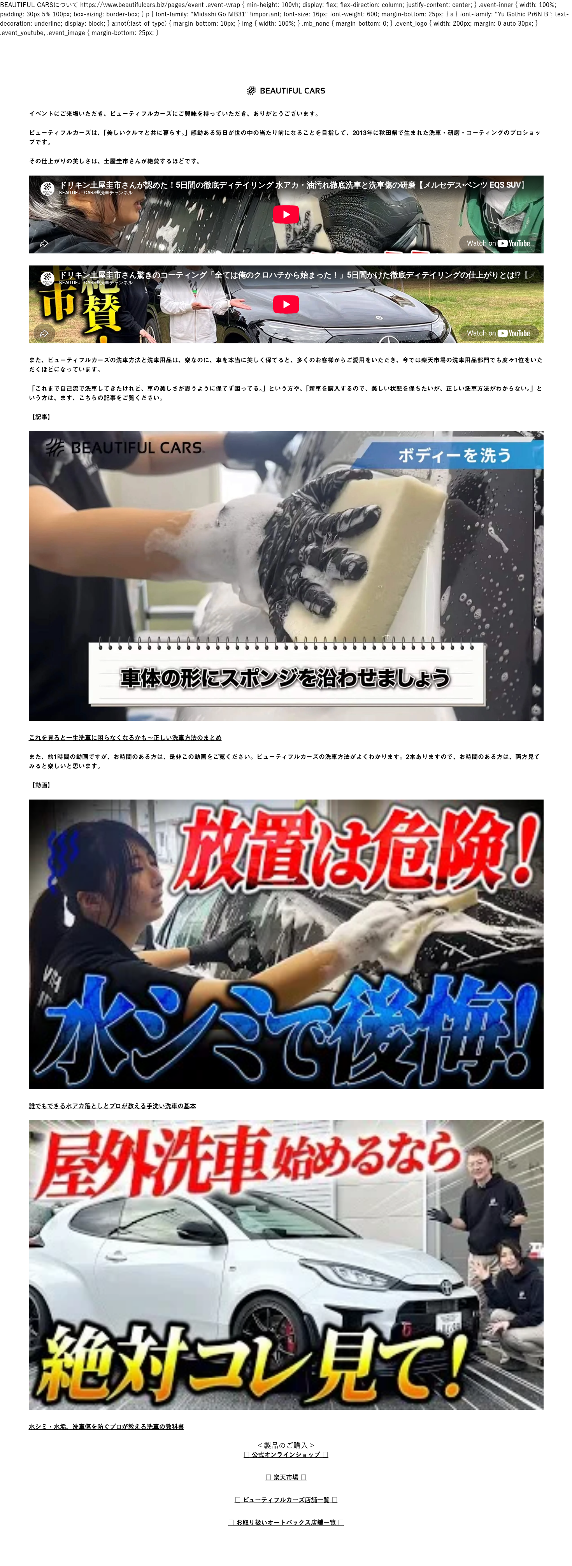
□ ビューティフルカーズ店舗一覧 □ (286, 1500)
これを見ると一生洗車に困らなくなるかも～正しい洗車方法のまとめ (125, 738)
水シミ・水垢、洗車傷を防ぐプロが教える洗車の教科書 (106, 1427)
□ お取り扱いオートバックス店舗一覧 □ (286, 1522)
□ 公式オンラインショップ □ (286, 1455)
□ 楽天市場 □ (286, 1477)
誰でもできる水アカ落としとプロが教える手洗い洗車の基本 (112, 1106)
